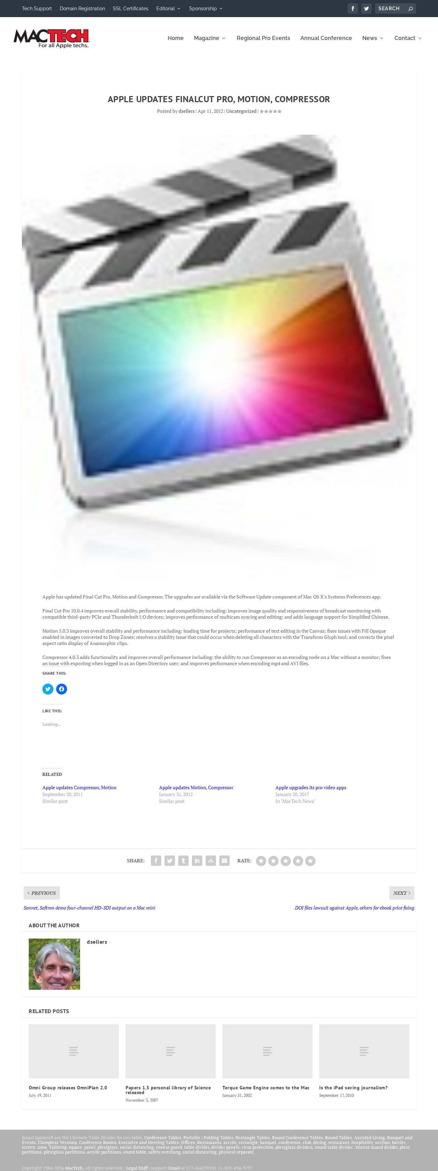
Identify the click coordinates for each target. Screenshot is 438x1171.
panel (89, 1147)
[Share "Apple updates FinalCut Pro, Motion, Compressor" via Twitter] (170, 860)
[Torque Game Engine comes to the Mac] (267, 1051)
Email (174, 1168)
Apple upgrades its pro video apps (310, 787)
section (382, 1142)
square (75, 1147)
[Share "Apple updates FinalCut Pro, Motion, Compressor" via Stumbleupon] (211, 860)
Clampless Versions (57, 1142)
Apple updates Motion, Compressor (196, 787)
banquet (268, 1142)
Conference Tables (162, 1137)
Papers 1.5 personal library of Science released (168, 1090)
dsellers (187, 111)
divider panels (225, 1147)
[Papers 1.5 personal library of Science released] (171, 1051)
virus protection (257, 1147)
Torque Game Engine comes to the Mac (266, 1088)
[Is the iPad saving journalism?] (364, 1051)
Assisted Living (369, 1137)
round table (134, 1152)
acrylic (230, 1142)
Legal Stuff (136, 1168)
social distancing (137, 1147)
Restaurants (209, 1142)
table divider (196, 1147)
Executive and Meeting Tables (148, 1142)
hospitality (362, 1142)
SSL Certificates (131, 8)
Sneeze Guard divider (377, 1147)
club (307, 1142)
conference (290, 1142)
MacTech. (74, 1168)
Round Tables (338, 1137)
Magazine (206, 38)
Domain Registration (82, 8)
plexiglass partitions (64, 1152)
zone (42, 1147)
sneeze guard (169, 1147)
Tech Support (37, 8)
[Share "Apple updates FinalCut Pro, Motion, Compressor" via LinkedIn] (197, 860)
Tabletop (58, 1147)
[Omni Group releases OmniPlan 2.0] (74, 1051)
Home (176, 38)
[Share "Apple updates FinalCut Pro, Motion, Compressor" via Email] (224, 860)
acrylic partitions (104, 1152)
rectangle (248, 1142)
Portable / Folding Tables (208, 1137)
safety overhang (164, 1152)
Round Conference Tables (297, 1137)
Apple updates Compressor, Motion (79, 787)
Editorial (165, 8)
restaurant (338, 1142)
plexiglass (108, 1147)
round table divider (334, 1147)
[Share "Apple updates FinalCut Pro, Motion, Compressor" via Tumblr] (183, 860)
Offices (188, 1142)
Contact (405, 38)
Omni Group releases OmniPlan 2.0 (68, 1088)
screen (28, 1147)
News (369, 38)
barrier (398, 1142)
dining (319, 1142)
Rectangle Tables (252, 1137)
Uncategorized (241, 111)
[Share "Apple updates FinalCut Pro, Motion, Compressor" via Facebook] (156, 860)
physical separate (236, 1152)
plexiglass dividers (294, 1147)
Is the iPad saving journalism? (353, 1088)
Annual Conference (326, 38)
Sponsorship (203, 8)
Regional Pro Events (263, 38)
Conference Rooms (97, 1142)
